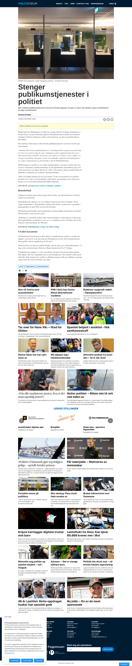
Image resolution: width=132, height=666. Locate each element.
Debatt (59, 4)
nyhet (21, 266)
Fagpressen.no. (10, 653)
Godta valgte (27, 660)
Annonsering (97, 4)
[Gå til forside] (36, 4)
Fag (66, 4)
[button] (21, 420)
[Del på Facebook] (104, 119)
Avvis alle (39, 660)
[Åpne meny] (113, 3)
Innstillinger (124, 664)
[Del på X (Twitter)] (108, 119)
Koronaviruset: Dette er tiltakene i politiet (44, 185)
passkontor (30, 266)
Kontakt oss (83, 4)
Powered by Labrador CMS (66, 663)
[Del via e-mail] (112, 119)
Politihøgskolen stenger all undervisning (43, 226)
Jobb (72, 4)
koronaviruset (42, 266)
